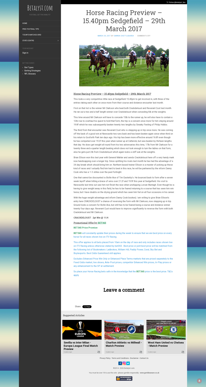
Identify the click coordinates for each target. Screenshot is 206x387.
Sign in (25, 53)
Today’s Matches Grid (31, 35)
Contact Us (144, 358)
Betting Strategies (33, 71)
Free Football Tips (30, 29)
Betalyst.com (40, 7)
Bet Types (29, 67)
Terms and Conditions (120, 358)
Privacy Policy (105, 358)
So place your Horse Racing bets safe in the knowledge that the (105, 271)
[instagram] (124, 363)
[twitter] (128, 363)
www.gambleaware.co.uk (149, 373)
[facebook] (120, 363)
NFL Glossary (30, 74)
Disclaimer (134, 358)
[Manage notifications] (199, 381)
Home (24, 23)
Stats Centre (28, 41)
